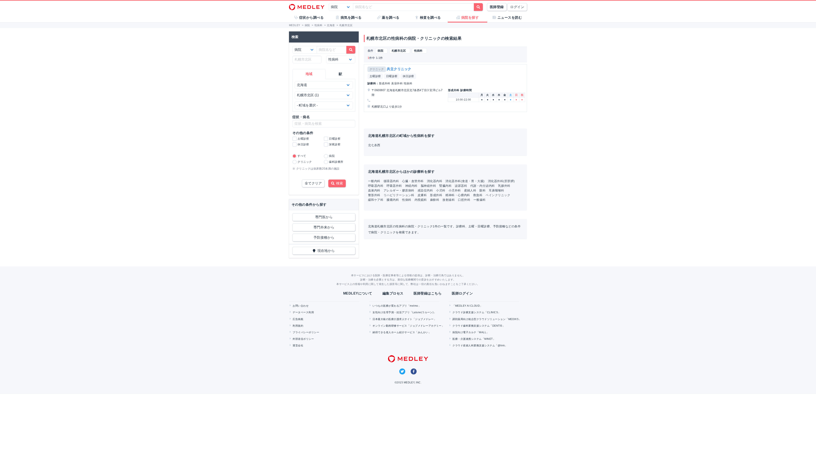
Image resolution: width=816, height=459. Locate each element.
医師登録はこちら (428, 293)
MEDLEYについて (357, 293)
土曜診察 (375, 76)
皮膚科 (422, 195)
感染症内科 (425, 190)
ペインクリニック (498, 195)
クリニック (377, 69)
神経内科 (411, 185)
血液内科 (374, 190)
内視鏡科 (421, 199)
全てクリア (313, 183)
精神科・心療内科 (457, 195)
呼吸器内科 (375, 185)
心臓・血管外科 (413, 181)
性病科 (406, 199)
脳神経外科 (428, 185)
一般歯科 (479, 199)
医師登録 (497, 7)
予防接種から (323, 237)
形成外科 (436, 195)
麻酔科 (434, 199)
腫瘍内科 (393, 199)
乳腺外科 (504, 185)
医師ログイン (462, 293)
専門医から (324, 217)
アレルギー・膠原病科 (399, 190)
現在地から (325, 250)
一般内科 (374, 181)
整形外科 (374, 195)
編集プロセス (393, 293)
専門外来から (323, 227)
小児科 (440, 190)
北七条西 (374, 145)
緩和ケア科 (375, 199)
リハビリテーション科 (399, 195)
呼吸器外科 (394, 185)
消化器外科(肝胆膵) (501, 181)
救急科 (477, 195)
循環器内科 (391, 181)
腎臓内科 (445, 185)
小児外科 (455, 190)
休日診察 (408, 76)
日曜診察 (392, 76)
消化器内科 (434, 181)
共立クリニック (399, 69)
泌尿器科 (461, 185)
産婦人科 (470, 190)
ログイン (517, 7)
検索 (338, 183)
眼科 (482, 190)
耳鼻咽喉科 (496, 190)
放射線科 (448, 199)
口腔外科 (464, 199)
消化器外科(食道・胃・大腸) (465, 181)
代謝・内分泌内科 (482, 185)
